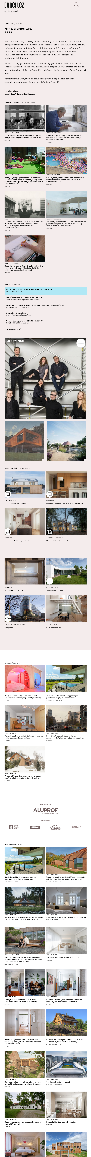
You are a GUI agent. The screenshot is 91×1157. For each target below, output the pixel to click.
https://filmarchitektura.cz (22, 94)
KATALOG (9, 24)
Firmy (19, 24)
